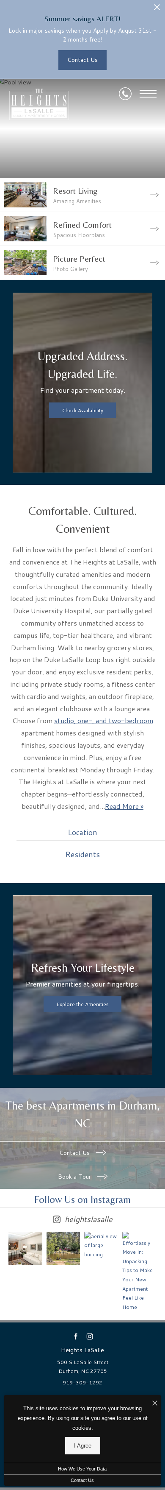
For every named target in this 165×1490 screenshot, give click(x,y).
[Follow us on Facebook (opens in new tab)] (75, 1336)
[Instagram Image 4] (139, 1272)
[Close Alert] (157, 9)
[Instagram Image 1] (25, 1249)
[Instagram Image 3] (101, 1245)
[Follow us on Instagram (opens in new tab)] (89, 1336)
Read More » (124, 806)
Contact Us (75, 1153)
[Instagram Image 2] (63, 1249)
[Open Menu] (148, 94)
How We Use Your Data (82, 1468)
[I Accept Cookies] (154, 1403)
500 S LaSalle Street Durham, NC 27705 (82, 1367)
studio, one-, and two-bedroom (103, 720)
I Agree (82, 1445)
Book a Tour (75, 1176)
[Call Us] (125, 93)
